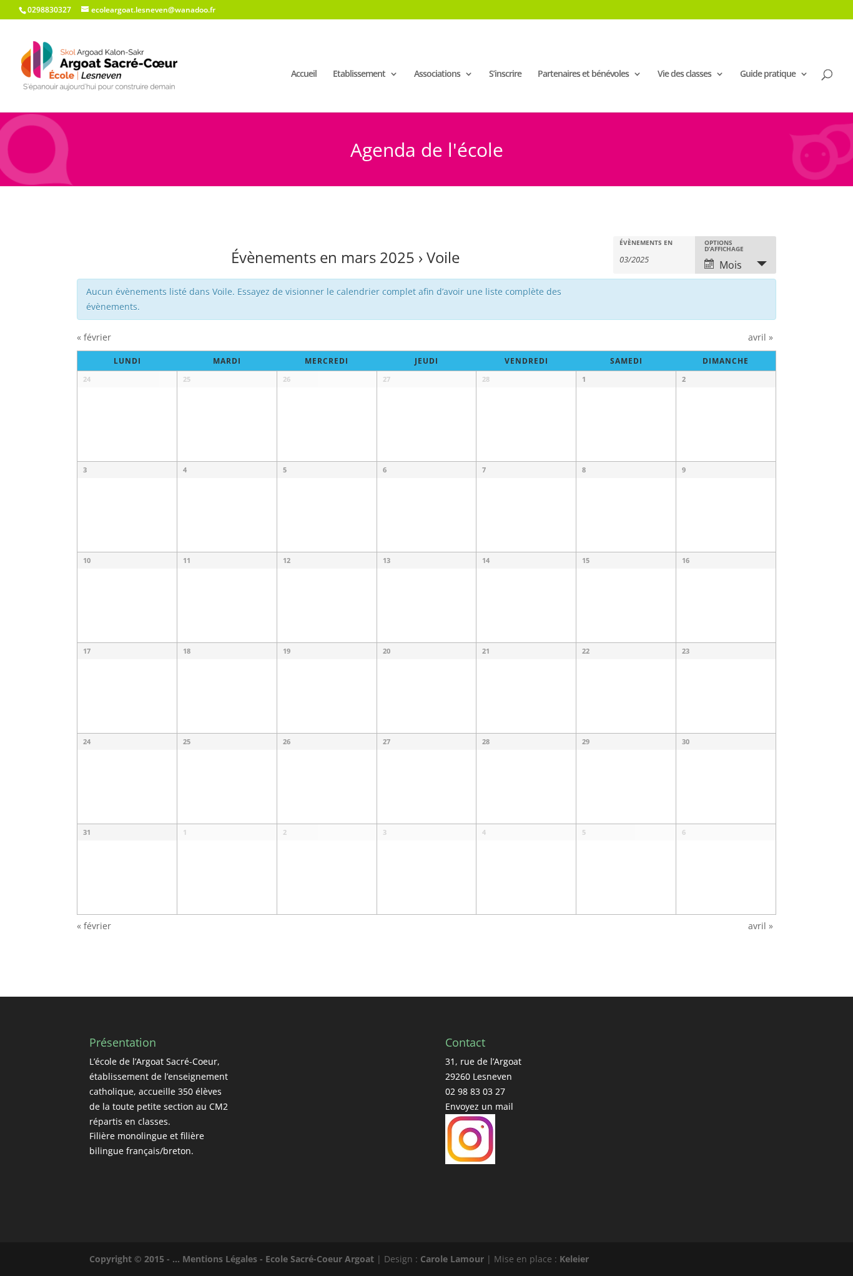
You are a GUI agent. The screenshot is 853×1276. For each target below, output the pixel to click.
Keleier (574, 1259)
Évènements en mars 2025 (323, 257)
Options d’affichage (724, 245)
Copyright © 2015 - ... (135, 1259)
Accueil (304, 73)
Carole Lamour (452, 1259)
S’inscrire (505, 73)
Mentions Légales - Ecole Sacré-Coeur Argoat (279, 1259)
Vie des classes (684, 73)
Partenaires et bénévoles (583, 73)
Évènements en (646, 242)
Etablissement (359, 73)
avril (760, 337)
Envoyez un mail (479, 1106)
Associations (437, 73)
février (94, 337)
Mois (730, 265)
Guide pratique (768, 73)
